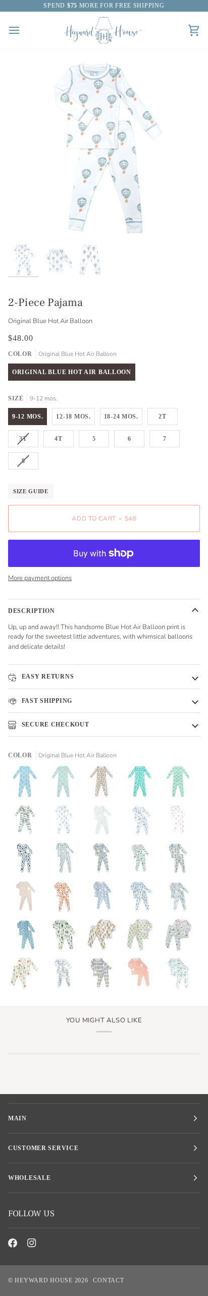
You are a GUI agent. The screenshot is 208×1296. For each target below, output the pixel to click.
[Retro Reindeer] (181, 784)
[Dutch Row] (104, 899)
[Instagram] (31, 1243)
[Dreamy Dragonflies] (104, 822)
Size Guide (30, 491)
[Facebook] (12, 1243)
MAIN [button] (17, 1118)
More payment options (40, 578)
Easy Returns (47, 676)
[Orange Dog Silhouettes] (65, 899)
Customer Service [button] (43, 1148)
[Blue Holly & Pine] (142, 784)
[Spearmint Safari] (178, 976)
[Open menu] (23, 30)
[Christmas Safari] (142, 861)
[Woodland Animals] (104, 861)
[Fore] (104, 976)
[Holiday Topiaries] (181, 861)
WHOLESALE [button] (29, 1177)
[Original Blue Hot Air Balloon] (65, 822)
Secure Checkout (54, 724)
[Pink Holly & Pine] (104, 784)
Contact (108, 1280)
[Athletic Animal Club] (65, 937)
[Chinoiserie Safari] (142, 822)
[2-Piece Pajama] (104, 937)
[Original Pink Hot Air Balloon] (181, 822)
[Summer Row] (65, 976)
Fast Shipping (46, 700)
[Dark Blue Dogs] (27, 861)
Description (31, 610)
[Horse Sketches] (65, 861)
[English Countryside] (181, 899)
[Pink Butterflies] (27, 899)
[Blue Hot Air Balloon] (27, 784)
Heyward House (43, 1280)
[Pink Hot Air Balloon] (65, 784)
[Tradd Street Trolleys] (27, 937)
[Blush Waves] (142, 976)
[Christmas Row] (27, 822)
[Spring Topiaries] (142, 899)
